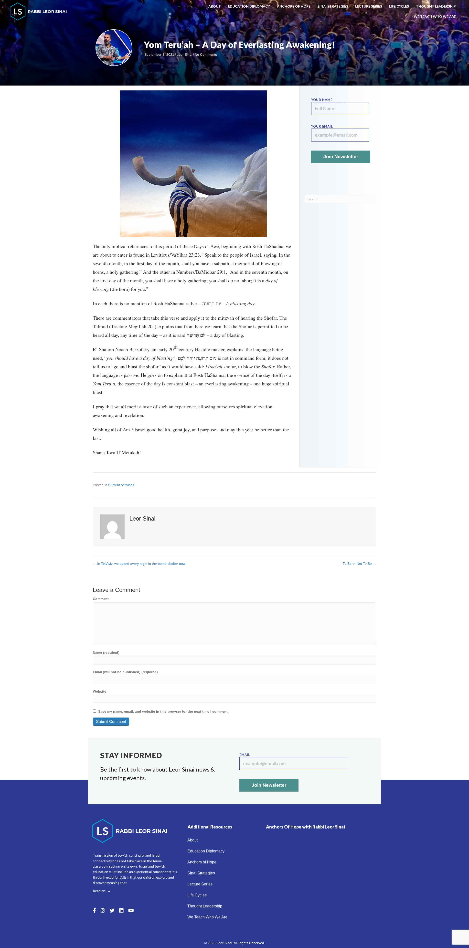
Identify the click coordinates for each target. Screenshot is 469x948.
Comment (101, 599)
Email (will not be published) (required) (125, 672)
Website (99, 691)
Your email (322, 126)
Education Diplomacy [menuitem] (249, 6)
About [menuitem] (214, 6)
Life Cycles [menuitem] (399, 6)
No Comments (206, 54)
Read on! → (102, 891)
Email (244, 755)
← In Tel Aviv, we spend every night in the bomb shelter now (139, 564)
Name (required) (106, 652)
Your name (321, 100)
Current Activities (121, 485)
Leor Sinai (184, 54)
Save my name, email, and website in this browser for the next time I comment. (163, 711)
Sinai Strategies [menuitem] (333, 6)
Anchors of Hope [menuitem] (293, 6)
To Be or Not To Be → (359, 564)
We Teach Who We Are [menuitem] (435, 16)
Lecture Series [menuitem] (368, 6)
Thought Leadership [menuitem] (436, 6)
